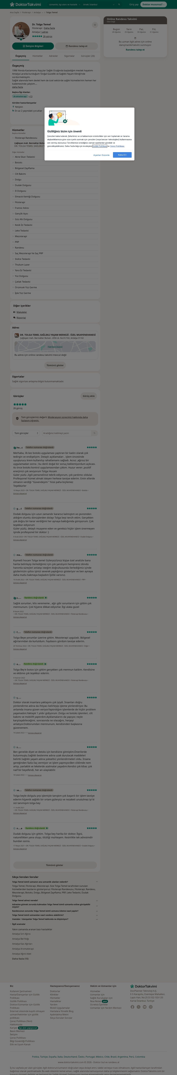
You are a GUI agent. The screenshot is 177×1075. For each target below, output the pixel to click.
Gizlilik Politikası (100, 146)
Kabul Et (122, 155)
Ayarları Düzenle (101, 155)
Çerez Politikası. (117, 146)
